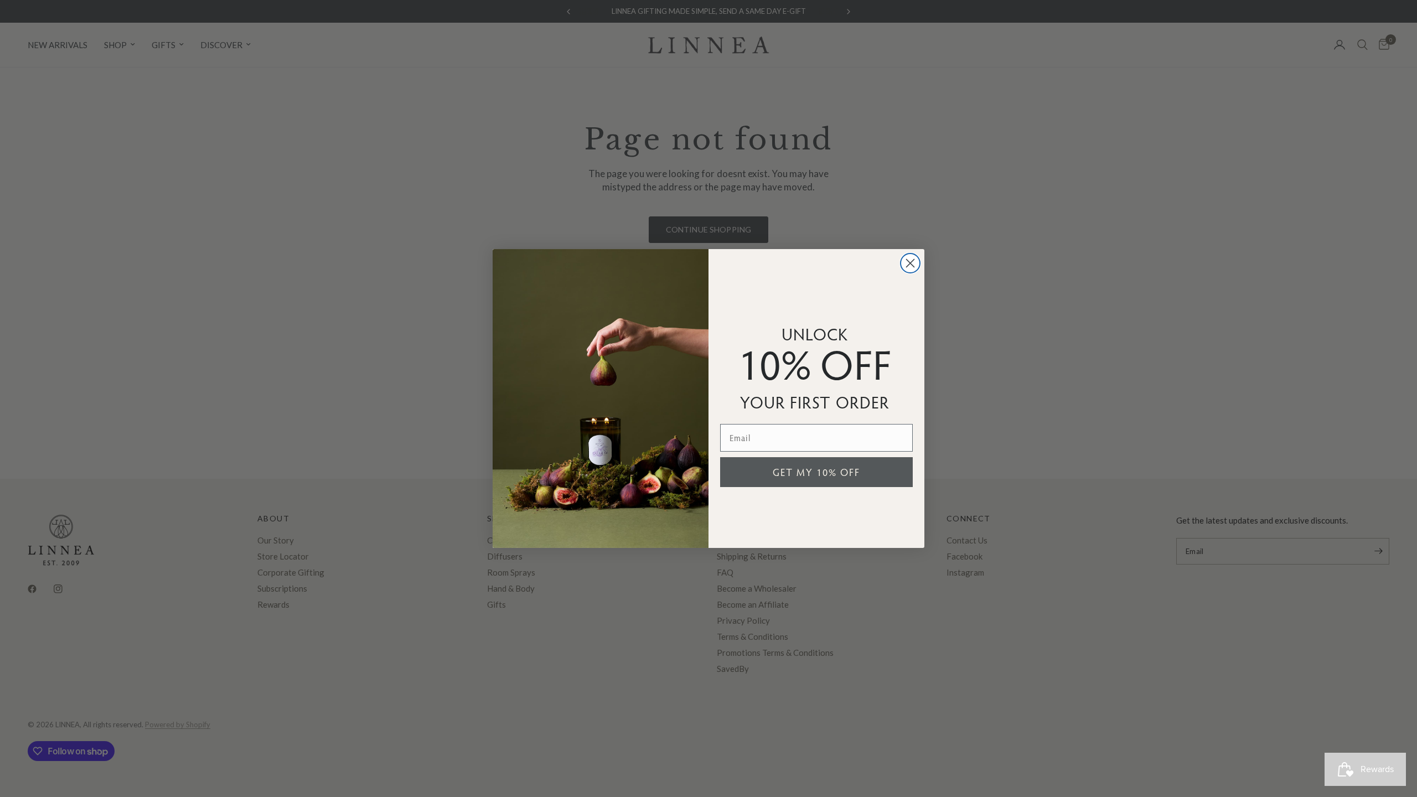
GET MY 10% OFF (816, 472)
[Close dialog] (910, 263)
